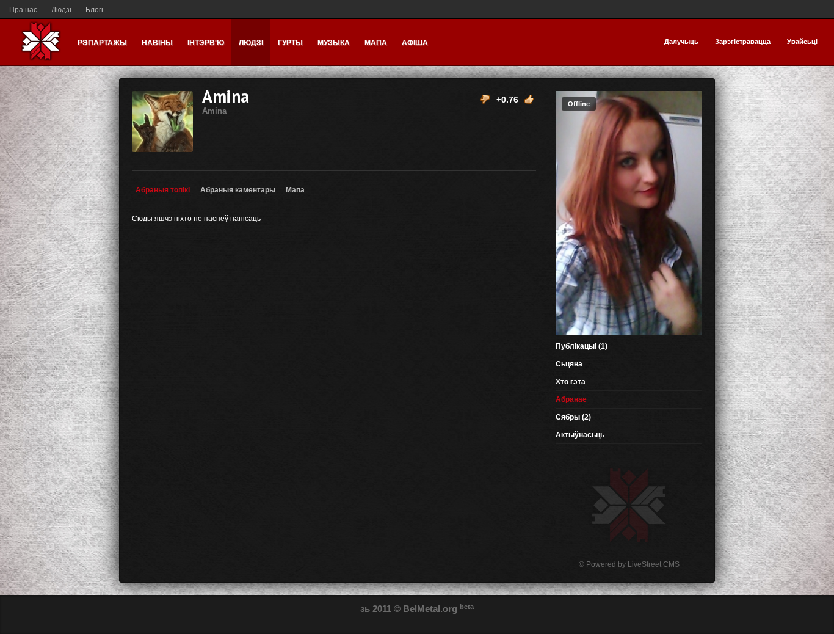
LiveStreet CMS (654, 564)
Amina (225, 100)
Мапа (375, 42)
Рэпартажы (102, 42)
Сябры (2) (573, 417)
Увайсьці (802, 41)
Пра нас (23, 9)
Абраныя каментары (237, 190)
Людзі (61, 9)
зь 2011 (375, 608)
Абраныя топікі (163, 190)
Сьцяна (569, 364)
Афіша (415, 42)
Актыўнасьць (580, 435)
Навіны (157, 42)
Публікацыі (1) (581, 346)
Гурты (290, 42)
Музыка (333, 42)
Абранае (571, 399)
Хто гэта (571, 381)
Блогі (94, 9)
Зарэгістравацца (743, 41)
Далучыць (681, 41)
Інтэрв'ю (205, 42)
